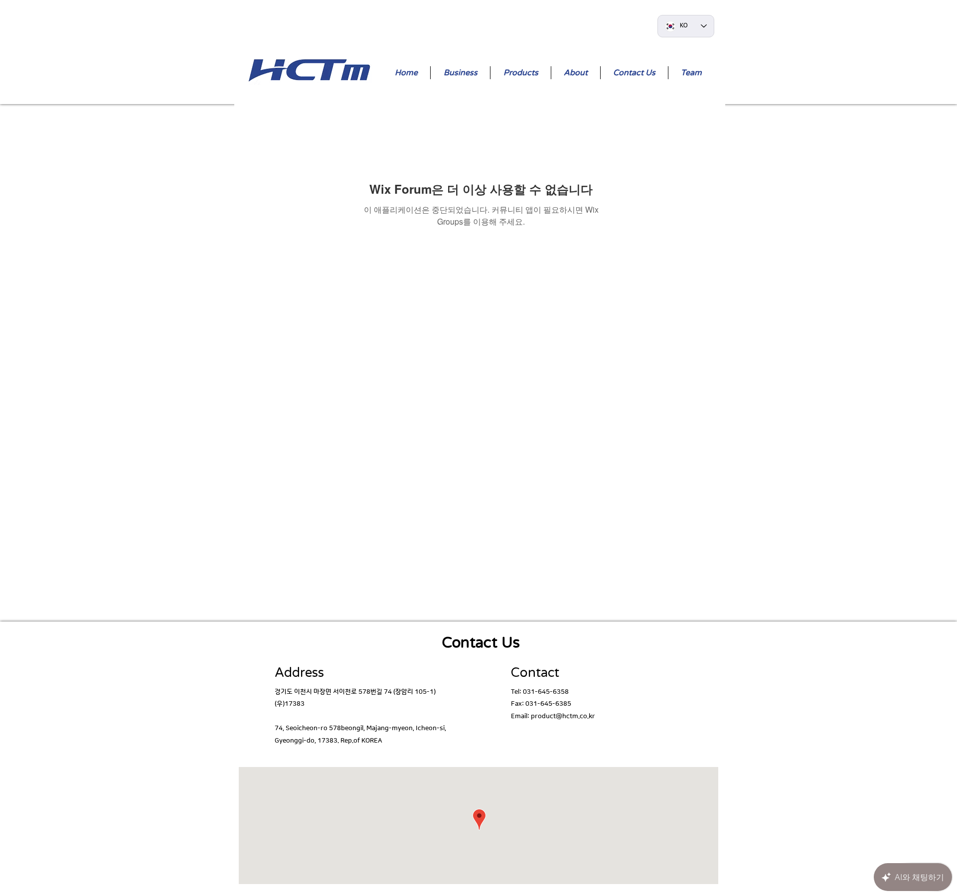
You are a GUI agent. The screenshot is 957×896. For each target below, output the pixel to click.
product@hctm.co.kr (563, 716)
